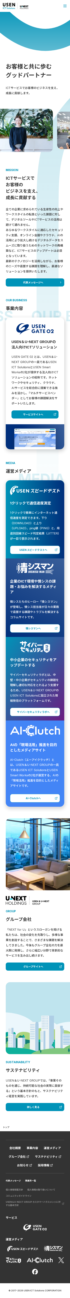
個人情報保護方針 (14, 1189)
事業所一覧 (30, 1180)
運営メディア (52, 1148)
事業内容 (32, 1148)
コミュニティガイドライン (18, 1195)
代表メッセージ (13, 1180)
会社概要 (15, 1148)
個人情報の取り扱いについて (41, 1189)
